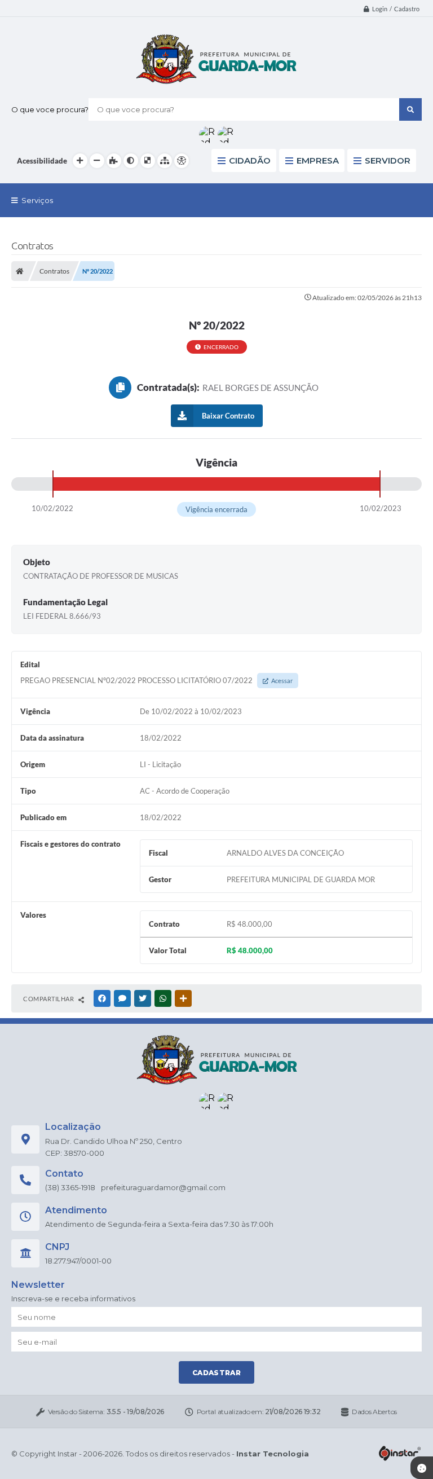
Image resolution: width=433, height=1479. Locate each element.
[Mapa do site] (164, 160)
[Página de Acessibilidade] (181, 160)
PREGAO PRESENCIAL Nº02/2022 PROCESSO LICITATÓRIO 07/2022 (156, 680)
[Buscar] (410, 109)
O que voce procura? (50, 109)
